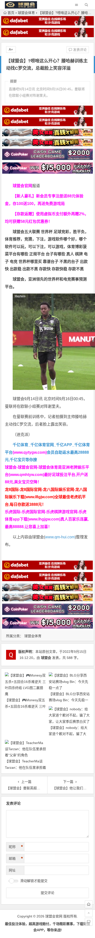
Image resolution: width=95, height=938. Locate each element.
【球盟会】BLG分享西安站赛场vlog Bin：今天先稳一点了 (69, 700)
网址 (12, 870)
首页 (11, 13)
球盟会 (46, 658)
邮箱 (16, 858)
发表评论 (79, 50)
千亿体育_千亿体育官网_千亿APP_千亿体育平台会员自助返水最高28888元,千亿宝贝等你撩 (47, 452)
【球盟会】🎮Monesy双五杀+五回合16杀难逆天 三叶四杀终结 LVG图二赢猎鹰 (25, 706)
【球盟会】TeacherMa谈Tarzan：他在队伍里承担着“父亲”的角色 (25, 767)
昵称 (16, 846)
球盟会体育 (26, 13)
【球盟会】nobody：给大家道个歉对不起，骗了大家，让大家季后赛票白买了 (69, 734)
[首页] (89, 904)
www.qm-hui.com (60, 537)
